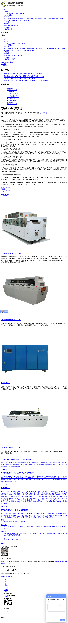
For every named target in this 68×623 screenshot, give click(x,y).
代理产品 (6, 22)
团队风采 (12, 13)
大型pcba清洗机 (5, 187)
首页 (5, 10)
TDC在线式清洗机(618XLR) (10, 448)
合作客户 (22, 13)
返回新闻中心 (5, 65)
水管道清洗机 (11, 91)
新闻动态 (6, 24)
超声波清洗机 (9, 535)
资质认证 (17, 13)
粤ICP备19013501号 (60, 561)
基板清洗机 (10, 88)
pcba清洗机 (43, 113)
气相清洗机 (21, 18)
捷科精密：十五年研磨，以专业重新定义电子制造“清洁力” (21, 75)
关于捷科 (6, 11)
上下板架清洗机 (12, 95)
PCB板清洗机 (11, 98)
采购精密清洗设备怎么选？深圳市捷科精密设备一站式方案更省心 (23, 73)
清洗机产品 (7, 17)
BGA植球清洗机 (36, 18)
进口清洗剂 (37, 533)
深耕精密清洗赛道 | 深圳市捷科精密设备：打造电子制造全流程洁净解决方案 (26, 80)
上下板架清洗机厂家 (13, 97)
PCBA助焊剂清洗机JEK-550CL (12, 253)
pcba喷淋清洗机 (8, 50)
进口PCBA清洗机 (24, 20)
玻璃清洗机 (10, 102)
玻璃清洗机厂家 (12, 104)
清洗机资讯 (7, 25)
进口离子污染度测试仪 (47, 533)
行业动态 (13, 25)
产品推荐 (5, 195)
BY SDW (7, 563)
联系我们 (6, 27)
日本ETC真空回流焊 (28, 533)
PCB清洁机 (15, 18)
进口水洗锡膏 (18, 533)
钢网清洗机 (16, 535)
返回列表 (3, 64)
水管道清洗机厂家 (12, 93)
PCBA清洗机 (8, 15)
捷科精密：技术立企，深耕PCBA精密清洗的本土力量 (19, 78)
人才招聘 (12, 29)
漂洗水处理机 (5, 383)
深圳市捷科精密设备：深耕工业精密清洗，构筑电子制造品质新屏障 (24, 77)
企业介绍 (6, 13)
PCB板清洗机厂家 (12, 100)
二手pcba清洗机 (5, 191)
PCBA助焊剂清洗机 (47, 18)
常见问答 (18, 25)
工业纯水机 (57, 533)
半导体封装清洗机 (58, 18)
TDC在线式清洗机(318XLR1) (11, 320)
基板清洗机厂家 (12, 90)
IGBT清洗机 (28, 18)
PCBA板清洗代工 (14, 20)
